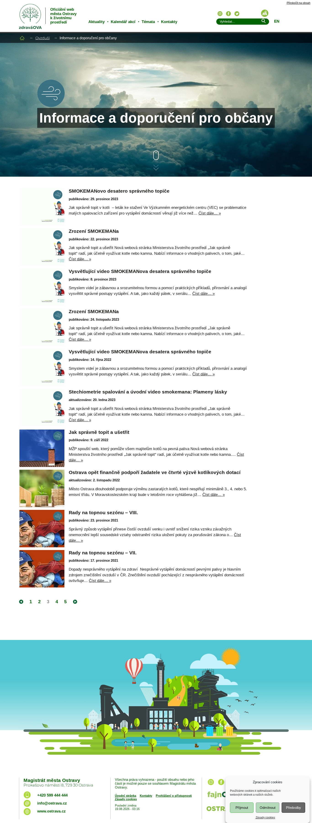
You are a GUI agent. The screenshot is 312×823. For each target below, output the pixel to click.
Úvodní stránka (125, 795)
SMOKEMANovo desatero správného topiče (119, 191)
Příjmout (241, 808)
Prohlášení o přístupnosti (174, 795)
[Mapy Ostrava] (264, 13)
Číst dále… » (209, 213)
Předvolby (293, 808)
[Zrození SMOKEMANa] (41, 247)
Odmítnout (267, 808)
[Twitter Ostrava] (237, 13)
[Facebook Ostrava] (228, 13)
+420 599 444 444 (52, 795)
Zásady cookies (265, 817)
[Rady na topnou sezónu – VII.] (41, 568)
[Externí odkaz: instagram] (210, 785)
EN (276, 21)
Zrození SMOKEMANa (94, 231)
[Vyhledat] (263, 21)
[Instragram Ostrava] (220, 13)
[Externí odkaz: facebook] (221, 785)
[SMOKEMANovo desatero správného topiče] (41, 207)
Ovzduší (42, 38)
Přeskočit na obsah (298, 3)
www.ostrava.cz (51, 811)
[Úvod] (22, 38)
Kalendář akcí (123, 22)
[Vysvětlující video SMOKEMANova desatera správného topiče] (41, 287)
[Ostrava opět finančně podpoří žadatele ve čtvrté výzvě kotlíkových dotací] (41, 488)
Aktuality (96, 22)
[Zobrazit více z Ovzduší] (51, 106)
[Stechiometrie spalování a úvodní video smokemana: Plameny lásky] (41, 408)
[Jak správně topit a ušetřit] (41, 448)
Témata (148, 22)
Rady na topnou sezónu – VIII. (103, 512)
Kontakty (169, 22)
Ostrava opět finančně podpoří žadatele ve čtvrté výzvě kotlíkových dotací (155, 472)
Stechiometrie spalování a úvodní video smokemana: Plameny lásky (148, 391)
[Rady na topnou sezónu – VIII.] (41, 528)
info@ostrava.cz (52, 803)
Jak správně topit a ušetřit (99, 432)
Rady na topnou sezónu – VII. (103, 552)
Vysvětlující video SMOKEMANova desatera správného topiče (140, 271)
